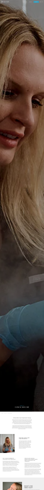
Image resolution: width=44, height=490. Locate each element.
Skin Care (5, 413)
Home (2, 413)
